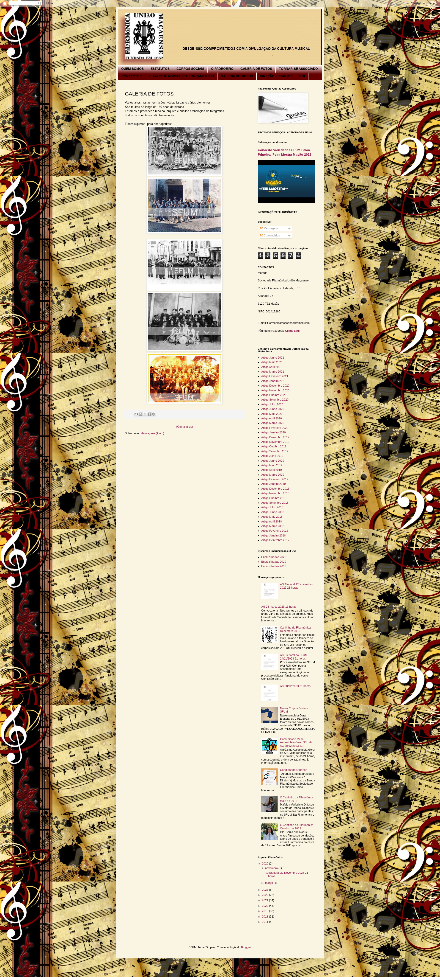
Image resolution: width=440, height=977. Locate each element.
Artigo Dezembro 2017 (275, 540)
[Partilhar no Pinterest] (153, 414)
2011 (265, 922)
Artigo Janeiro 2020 (273, 432)
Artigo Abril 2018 (271, 521)
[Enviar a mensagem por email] (136, 414)
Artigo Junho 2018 (272, 512)
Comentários (271, 235)
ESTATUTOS (160, 68)
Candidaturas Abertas (293, 770)
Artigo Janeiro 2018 (273, 535)
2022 (265, 895)
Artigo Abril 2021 (271, 367)
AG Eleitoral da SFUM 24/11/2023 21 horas (293, 657)
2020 (265, 905)
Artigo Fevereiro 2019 (274, 479)
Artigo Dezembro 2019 (275, 437)
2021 (265, 900)
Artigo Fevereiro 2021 (274, 376)
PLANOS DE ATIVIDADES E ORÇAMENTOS (181, 76)
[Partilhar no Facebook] (149, 414)
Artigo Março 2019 (272, 474)
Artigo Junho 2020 (272, 409)
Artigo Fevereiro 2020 (274, 428)
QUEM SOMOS (132, 68)
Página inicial (184, 426)
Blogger (246, 947)
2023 (265, 889)
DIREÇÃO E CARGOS (276, 76)
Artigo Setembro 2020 (275, 399)
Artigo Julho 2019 (272, 456)
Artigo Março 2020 (272, 423)
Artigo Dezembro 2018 (275, 488)
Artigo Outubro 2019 (273, 446)
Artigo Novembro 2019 (275, 442)
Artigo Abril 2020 (271, 418)
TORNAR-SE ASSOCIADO (298, 68)
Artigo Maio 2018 (272, 516)
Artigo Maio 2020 (272, 414)
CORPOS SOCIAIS (190, 68)
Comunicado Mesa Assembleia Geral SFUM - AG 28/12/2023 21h (296, 742)
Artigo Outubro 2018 (273, 498)
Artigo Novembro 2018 (275, 493)
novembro (271, 868)
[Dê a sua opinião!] (140, 414)
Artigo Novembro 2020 (275, 390)
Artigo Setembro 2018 (275, 502)
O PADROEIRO (222, 68)
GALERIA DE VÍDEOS (237, 76)
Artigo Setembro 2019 (275, 451)
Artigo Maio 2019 (272, 465)
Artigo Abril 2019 (271, 470)
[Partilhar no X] (145, 414)
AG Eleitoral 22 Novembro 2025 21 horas (296, 586)
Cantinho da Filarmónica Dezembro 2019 (295, 629)
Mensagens (270, 228)
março (269, 882)
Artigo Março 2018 (272, 526)
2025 (265, 863)
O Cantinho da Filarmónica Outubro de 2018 (297, 826)
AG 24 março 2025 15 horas (278, 606)
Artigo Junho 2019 (272, 460)
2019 (265, 911)
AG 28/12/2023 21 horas (295, 686)
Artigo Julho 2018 (272, 507)
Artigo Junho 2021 (272, 357)
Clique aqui (292, 330)
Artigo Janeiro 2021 (273, 381)
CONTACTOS (131, 76)
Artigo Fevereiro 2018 (274, 530)
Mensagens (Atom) (152, 433)
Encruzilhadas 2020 (273, 557)
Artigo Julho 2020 (272, 404)
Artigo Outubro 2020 (273, 395)
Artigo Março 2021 (272, 371)
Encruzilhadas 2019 (273, 561)
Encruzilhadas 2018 (273, 566)
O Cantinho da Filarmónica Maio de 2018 (297, 799)
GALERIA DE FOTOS (256, 68)
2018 (265, 916)
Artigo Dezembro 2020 (275, 385)
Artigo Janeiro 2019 (273, 484)
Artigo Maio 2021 (272, 362)
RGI (302, 76)
